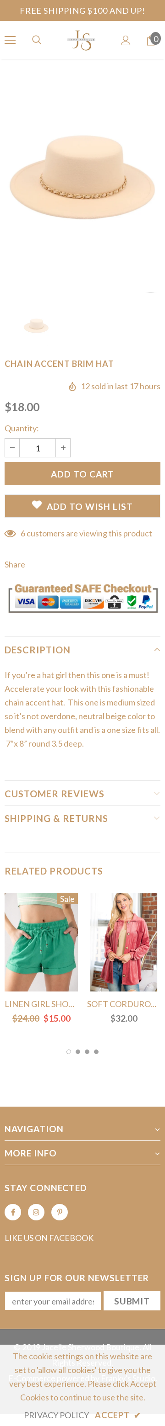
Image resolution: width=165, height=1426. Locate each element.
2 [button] (78, 1052)
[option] (82, 178)
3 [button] (87, 1052)
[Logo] (82, 39)
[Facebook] (13, 1212)
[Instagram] (36, 1212)
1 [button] (68, 1052)
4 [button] (96, 1052)
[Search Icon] (36, 40)
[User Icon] (126, 40)
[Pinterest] (59, 1212)
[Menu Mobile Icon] (10, 40)
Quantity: (22, 428)
